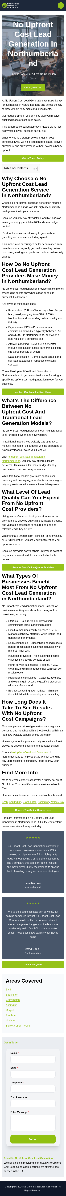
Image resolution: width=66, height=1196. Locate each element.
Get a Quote (30, 87)
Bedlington (15, 802)
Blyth (5, 802)
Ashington (43, 802)
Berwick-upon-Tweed (18, 1025)
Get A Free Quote (33, 964)
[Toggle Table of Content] (33, 168)
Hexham (10, 1020)
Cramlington (30, 802)
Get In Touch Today (33, 158)
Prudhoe (11, 1015)
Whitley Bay (57, 802)
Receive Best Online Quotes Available (33, 567)
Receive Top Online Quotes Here (33, 810)
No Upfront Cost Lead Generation (30, 752)
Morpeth (10, 1010)
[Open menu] (61, 5)
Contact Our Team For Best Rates (33, 392)
